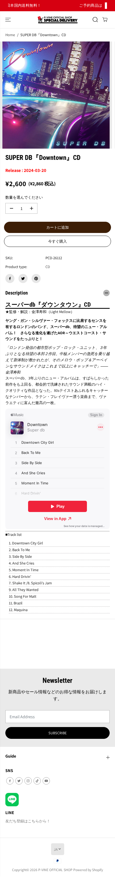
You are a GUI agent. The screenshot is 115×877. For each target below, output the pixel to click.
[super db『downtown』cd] (56, 95)
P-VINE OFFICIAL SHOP (55, 869)
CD (47, 266)
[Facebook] (9, 278)
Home (10, 34)
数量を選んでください (24, 197)
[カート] (105, 19)
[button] (8, 19)
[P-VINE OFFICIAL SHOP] (57, 19)
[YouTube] (46, 780)
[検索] (95, 19)
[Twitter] (23, 278)
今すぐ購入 (57, 241)
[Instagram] (28, 780)
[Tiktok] (37, 780)
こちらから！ (72, 5)
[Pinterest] (36, 278)
